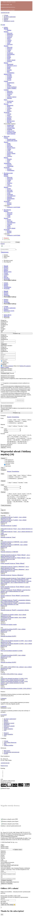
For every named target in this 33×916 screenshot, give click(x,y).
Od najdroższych (9, 461)
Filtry (2, 467)
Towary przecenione (5, 505)
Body (8, 71)
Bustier (9, 67)
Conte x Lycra (10, 131)
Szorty (8, 160)
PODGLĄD (4, 522)
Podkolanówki (10, 54)
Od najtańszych (9, 460)
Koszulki (9, 70)
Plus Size (9, 102)
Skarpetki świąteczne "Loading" (9, 525)
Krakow (3, 856)
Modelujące (10, 34)
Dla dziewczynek (8, 173)
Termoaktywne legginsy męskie (9, 624)
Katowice (3, 854)
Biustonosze (10, 64)
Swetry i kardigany (12, 87)
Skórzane (9, 98)
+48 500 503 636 (5, 12)
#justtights (9, 129)
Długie (8, 55)
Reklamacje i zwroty (9, 21)
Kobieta (5, 361)
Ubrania (6, 81)
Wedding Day (10, 125)
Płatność (6, 19)
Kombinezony (10, 82)
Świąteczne (10, 53)
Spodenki (9, 77)
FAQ (5, 730)
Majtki (8, 68)
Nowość (6, 28)
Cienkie (9, 41)
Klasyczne (9, 33)
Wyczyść (3, 447)
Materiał (3, 481)
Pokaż (2, 515)
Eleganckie (10, 178)
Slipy (8, 162)
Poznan (2, 855)
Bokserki (9, 159)
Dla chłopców (7, 209)
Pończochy (10, 44)
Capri (8, 184)
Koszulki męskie (11, 139)
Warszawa (3, 852)
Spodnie (9, 78)
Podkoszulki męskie (12, 140)
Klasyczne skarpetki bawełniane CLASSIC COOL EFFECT (16, 688)
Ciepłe (8, 51)
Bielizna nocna (7, 74)
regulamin (10, 366)
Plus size (6, 104)
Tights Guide (10, 126)
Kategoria (3, 470)
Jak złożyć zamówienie (10, 16)
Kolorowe (9, 48)
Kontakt (6, 753)
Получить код (20, 400)
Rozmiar (3, 492)
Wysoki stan (10, 101)
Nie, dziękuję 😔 (11, 904)
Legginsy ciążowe (11, 96)
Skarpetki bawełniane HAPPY (8, 636)
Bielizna (9, 30)
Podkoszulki (10, 166)
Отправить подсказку (6, 880)
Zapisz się (3, 904)
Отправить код (16, 333)
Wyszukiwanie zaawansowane (11, 752)
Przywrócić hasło (5, 373)
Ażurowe (9, 37)
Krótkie (9, 57)
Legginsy (6, 89)
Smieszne (9, 197)
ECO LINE (7, 239)
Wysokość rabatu (9, 463)
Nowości (3, 458)
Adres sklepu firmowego (10, 742)
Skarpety (6, 45)
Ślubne (9, 38)
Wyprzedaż (7, 112)
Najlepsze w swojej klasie (13, 207)
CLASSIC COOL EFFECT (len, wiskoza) (11, 674)
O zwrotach (4, 714)
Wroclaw (3, 858)
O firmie (6, 15)
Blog (5, 744)
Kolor (2, 473)
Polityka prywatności (9, 726)
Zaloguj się (3, 344)
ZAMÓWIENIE (14, 865)
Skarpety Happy (11, 147)
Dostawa (6, 18)
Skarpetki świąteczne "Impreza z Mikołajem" (12, 575)
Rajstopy (6, 31)
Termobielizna (10, 72)
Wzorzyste (9, 36)
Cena (2, 485)
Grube (8, 43)
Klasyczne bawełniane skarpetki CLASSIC (12, 650)
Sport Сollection (11, 133)
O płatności (3, 706)
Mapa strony (7, 750)
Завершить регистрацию (7, 403)
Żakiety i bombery (11, 88)
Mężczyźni (6, 136)
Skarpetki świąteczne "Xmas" (8, 537)
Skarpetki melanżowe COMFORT (9, 551)
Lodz (2, 859)
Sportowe (9, 61)
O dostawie (3, 698)
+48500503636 (4, 252)
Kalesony (9, 164)
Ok (2, 914)
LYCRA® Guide (11, 132)
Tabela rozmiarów (8, 728)
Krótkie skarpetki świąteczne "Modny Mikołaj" (13, 563)
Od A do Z (8, 466)
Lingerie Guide (11, 128)
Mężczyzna (5, 362)
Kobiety (6, 27)
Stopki (8, 58)
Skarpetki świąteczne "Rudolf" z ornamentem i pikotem (15, 610)
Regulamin (6, 724)
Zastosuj (6, 432)
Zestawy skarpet (11, 60)
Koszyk (3, 243)
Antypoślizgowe (11, 195)
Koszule (9, 79)
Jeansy (5, 99)
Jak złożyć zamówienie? (10, 719)
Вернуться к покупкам (6, 883)
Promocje (6, 238)
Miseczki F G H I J (12, 65)
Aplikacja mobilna (8, 745)
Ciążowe (9, 40)
